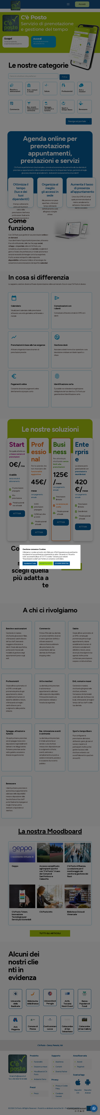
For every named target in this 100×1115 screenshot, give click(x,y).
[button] (94, 1108)
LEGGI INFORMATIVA (61, 563)
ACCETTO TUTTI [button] (45, 563)
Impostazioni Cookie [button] (30, 563)
